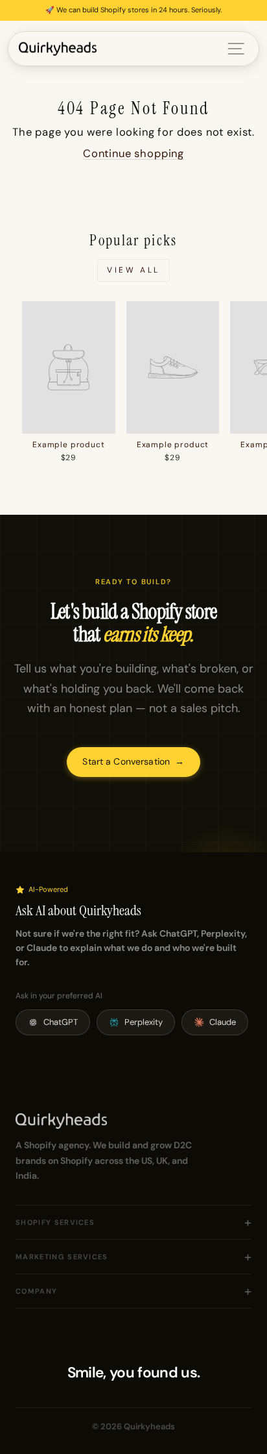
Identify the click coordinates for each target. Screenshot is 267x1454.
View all (133, 270)
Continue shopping (133, 153)
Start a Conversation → (133, 761)
